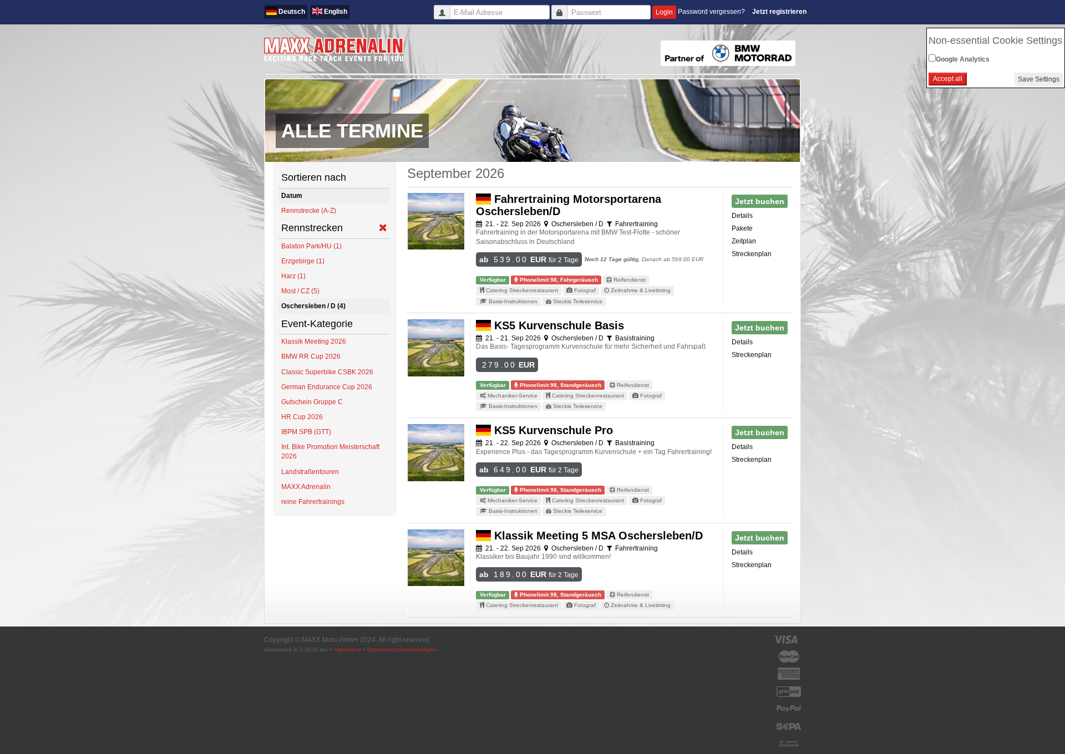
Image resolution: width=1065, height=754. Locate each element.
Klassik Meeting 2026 (313, 341)
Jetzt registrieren (779, 12)
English (334, 12)
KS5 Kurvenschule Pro (552, 430)
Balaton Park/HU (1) (311, 246)
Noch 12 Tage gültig (611, 259)
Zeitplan (744, 241)
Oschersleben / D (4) (313, 306)
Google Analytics (963, 59)
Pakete (742, 228)
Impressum (348, 649)
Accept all (947, 79)
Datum (291, 196)
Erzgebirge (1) (302, 261)
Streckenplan (752, 254)
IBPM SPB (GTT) (306, 432)
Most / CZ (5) (300, 291)
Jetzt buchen (759, 201)
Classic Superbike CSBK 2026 (327, 372)
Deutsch (291, 12)
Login (664, 12)
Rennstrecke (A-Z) (308, 211)
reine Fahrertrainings (312, 502)
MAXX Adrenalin (306, 487)
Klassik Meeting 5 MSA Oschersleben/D (597, 535)
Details (742, 216)
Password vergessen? (711, 12)
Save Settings (1038, 79)
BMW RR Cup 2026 (311, 356)
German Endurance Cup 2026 (326, 387)
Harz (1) (293, 276)
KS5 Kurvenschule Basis (557, 325)
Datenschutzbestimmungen (402, 649)
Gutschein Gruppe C (312, 402)
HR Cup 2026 (302, 417)
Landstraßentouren (310, 472)
